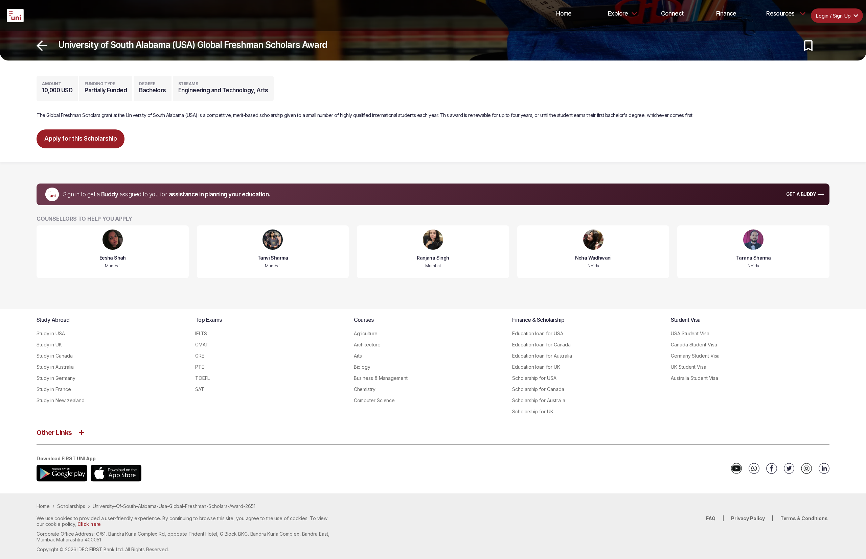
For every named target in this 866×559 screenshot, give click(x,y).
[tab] (564, 13)
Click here (89, 524)
